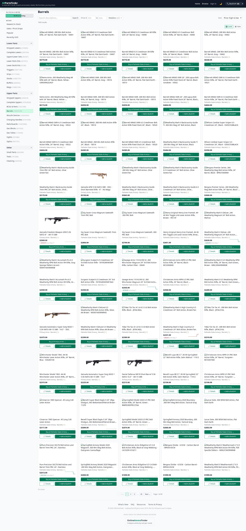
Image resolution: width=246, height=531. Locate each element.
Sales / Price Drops (15, 28)
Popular (10, 33)
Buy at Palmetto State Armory (57, 64)
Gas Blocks (15, 128)
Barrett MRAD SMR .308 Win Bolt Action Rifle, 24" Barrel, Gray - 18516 (98, 98)
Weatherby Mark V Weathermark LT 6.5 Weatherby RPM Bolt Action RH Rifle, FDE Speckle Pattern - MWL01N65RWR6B (221, 465)
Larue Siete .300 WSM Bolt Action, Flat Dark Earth (220, 420)
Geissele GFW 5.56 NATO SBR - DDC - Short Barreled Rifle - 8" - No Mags (96, 188)
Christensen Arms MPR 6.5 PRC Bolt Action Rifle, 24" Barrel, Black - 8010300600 (178, 280)
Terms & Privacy (155, 504)
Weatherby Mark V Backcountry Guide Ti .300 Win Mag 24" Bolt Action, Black (180, 143)
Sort (220, 18)
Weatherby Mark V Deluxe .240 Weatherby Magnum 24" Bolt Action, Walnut (220, 233)
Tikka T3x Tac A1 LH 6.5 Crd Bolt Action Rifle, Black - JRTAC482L (138, 328)
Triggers (14, 70)
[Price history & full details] (70, 60)
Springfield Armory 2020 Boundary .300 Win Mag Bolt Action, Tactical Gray (180, 420)
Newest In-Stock (13, 24)
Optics (13, 141)
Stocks (14, 78)
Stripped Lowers (17, 48)
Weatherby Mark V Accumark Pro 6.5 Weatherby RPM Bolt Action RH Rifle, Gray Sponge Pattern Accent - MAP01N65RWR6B (57, 280)
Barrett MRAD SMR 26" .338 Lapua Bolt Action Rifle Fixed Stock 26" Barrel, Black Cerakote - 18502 (180, 98)
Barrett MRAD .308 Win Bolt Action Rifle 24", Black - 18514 (98, 143)
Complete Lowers (18, 52)
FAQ (132, 504)
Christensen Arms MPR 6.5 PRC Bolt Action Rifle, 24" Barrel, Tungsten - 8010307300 (219, 375)
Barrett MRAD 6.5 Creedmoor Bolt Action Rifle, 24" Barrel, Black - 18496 (180, 52)
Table (239, 26)
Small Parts (15, 152)
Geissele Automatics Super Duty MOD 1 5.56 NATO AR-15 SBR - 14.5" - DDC (56, 328)
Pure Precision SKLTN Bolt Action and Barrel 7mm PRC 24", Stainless (55, 465)
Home (197, 3)
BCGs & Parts (16, 106)
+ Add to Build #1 (65, 69)
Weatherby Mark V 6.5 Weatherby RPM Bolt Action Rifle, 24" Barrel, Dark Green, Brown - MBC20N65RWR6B (221, 280)
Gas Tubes (15, 133)
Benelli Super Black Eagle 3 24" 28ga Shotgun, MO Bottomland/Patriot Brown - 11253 (98, 420)
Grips (13, 74)
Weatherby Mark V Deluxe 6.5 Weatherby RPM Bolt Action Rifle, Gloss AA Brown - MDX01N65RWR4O (98, 328)
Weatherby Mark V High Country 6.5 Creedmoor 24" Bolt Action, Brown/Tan (179, 328)
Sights (13, 137)
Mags (14, 87)
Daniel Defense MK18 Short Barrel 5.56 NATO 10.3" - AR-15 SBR (138, 375)
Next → (147, 494)
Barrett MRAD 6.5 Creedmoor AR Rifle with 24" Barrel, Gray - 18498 (138, 52)
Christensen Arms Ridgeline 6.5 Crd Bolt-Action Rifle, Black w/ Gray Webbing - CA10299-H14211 (139, 465)
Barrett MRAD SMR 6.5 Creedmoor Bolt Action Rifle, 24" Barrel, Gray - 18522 (56, 143)
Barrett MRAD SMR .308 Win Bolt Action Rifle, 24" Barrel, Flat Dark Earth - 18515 (139, 98)
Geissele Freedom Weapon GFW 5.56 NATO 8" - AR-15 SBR (55, 233)
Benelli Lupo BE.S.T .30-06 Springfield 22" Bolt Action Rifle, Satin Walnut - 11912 (181, 375)
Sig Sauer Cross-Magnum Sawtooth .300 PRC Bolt (139, 233)
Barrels (14, 111)
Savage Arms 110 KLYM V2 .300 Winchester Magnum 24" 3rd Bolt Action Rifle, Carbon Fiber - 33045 (139, 280)
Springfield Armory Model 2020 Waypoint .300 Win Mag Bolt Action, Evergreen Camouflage (98, 465)
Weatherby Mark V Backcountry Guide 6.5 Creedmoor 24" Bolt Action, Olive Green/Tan (181, 188)
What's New (123, 504)
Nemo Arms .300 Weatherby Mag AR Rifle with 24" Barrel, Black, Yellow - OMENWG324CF (57, 98)
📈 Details (47, 69)
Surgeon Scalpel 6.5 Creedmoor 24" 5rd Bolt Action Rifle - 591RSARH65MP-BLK (98, 280)
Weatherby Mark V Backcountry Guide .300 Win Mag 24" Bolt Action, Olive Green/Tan (138, 188)
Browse (205, 3)
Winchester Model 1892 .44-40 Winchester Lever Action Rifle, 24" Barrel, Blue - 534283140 (57, 375)
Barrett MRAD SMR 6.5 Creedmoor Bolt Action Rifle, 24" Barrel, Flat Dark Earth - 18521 (221, 98)
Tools (12, 156)
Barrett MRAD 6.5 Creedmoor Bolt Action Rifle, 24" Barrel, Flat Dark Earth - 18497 (98, 52)
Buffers (13, 83)
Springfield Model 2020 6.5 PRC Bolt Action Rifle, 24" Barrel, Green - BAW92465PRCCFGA (137, 420)
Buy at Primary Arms (98, 199)
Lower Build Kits (16, 65)
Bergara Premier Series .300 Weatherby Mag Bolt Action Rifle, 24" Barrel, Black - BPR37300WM (221, 188)
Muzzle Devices (18, 115)
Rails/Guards (17, 124)
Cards (230, 26)
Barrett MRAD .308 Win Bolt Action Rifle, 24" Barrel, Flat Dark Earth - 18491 (57, 52)
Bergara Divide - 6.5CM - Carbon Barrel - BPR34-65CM (180, 465)
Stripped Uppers (17, 98)
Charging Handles (19, 119)
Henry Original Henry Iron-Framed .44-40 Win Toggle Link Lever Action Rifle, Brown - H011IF (181, 233)
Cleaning (14, 161)
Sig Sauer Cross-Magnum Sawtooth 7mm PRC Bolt (98, 233)
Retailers (114, 18)
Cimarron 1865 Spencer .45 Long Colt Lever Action (55, 420)
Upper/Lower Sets (17, 56)
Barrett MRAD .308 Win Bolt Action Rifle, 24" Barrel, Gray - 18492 (221, 52)
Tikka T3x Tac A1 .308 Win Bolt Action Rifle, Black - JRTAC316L (220, 328)
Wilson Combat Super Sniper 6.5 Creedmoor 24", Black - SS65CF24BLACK (221, 143)
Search (75, 18)
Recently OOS (12, 37)
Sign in (213, 3)
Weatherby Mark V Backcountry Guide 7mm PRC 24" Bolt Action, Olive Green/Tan (56, 188)
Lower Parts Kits (17, 61)
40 (141, 494)
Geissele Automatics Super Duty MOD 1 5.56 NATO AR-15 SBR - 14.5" (98, 375)
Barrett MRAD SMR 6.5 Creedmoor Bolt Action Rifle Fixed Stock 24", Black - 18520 (139, 143)
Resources (141, 504)
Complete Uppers (19, 102)
